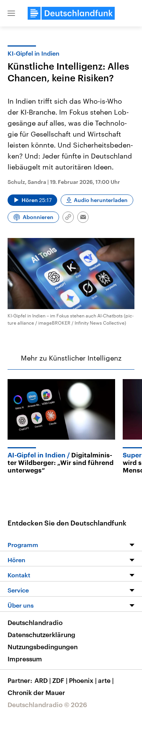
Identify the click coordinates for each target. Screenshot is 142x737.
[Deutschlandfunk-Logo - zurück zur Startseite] (71, 13)
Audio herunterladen (101, 200)
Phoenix (83, 680)
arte (106, 680)
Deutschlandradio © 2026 (47, 704)
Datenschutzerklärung (41, 634)
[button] (11, 13)
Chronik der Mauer (36, 692)
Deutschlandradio (35, 622)
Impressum (25, 658)
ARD (42, 680)
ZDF (59, 680)
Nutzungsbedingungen (43, 646)
